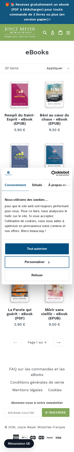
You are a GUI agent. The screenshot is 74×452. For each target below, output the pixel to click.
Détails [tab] (37, 185)
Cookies (55, 390)
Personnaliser (35, 262)
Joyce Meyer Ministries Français (41, 427)
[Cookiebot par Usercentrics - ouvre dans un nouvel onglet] (52, 173)
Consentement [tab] (15, 185)
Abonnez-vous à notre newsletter (37, 403)
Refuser (37, 275)
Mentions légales (27, 390)
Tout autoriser (37, 248)
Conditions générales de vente (37, 382)
